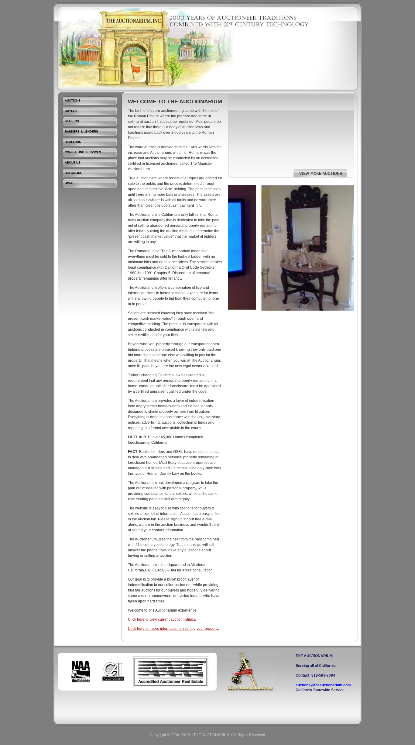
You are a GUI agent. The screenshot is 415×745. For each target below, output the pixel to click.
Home (69, 183)
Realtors (73, 141)
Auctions (73, 100)
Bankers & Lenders (81, 131)
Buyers (71, 110)
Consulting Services (83, 152)
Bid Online (73, 172)
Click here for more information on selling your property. (173, 628)
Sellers (72, 121)
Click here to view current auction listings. (162, 619)
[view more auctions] (320, 176)
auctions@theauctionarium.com (323, 685)
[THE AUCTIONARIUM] (250, 690)
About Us (73, 162)
